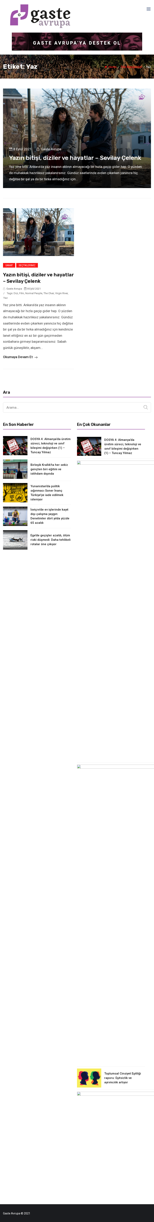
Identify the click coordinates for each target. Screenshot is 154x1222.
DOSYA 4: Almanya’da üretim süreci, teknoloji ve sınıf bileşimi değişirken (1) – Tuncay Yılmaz (50, 445)
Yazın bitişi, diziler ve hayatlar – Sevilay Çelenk (75, 157)
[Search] (145, 407)
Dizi (16, 293)
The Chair (49, 293)
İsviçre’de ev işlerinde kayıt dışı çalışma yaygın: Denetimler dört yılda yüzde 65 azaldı (49, 516)
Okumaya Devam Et (18, 357)
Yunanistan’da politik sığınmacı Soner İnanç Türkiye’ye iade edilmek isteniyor (46, 492)
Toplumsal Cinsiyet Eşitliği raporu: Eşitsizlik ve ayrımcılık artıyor (122, 1078)
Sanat (9, 265)
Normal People (33, 293)
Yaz (5, 297)
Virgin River (61, 293)
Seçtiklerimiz (27, 265)
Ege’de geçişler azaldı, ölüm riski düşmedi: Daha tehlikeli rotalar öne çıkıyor (50, 540)
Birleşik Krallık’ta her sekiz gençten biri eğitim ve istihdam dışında (49, 469)
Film (21, 293)
